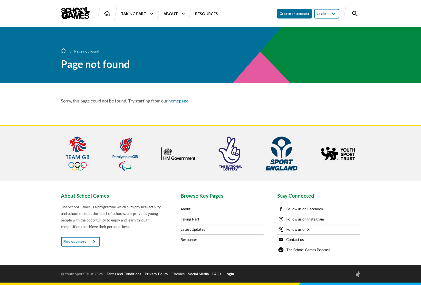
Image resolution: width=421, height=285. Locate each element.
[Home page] (63, 51)
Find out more (75, 241)
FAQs (216, 274)
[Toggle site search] (355, 14)
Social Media (198, 274)
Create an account (294, 13)
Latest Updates (193, 229)
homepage (178, 100)
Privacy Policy (156, 274)
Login (229, 274)
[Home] (107, 13)
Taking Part (133, 13)
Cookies (178, 274)
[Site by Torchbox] (348, 274)
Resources (206, 13)
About (170, 13)
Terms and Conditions (123, 274)
